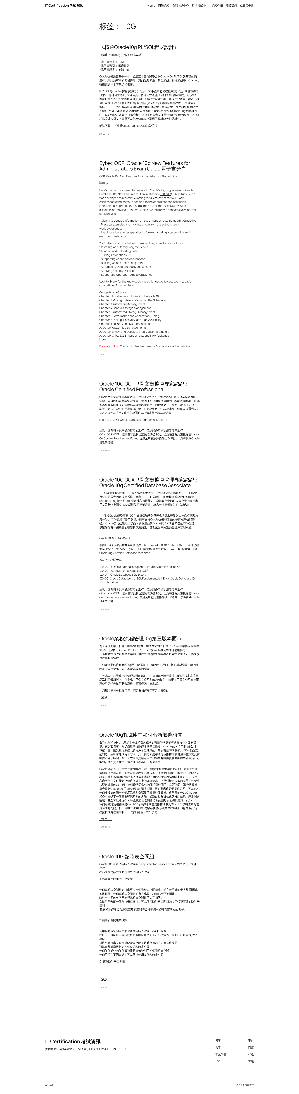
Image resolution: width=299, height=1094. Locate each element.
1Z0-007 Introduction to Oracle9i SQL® (123, 570)
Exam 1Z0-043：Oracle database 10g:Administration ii (133, 419)
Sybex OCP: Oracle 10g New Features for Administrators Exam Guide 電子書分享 (144, 165)
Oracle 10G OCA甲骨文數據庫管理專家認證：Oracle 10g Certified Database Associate (149, 482)
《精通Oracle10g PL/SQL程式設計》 (139, 47)
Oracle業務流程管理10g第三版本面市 (140, 638)
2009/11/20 (104, 987)
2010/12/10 (104, 354)
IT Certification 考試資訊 (64, 5)
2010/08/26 (104, 450)
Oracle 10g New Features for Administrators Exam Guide (155, 346)
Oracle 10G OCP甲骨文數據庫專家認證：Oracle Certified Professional (144, 386)
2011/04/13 (104, 133)
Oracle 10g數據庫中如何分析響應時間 (141, 734)
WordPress (244, 1084)
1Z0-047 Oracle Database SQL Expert (122, 574)
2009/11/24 (104, 827)
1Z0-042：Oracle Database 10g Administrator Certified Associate (141, 567)
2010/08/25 (104, 609)
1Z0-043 (165, 194)
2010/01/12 (104, 705)
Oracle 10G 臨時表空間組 (126, 856)
